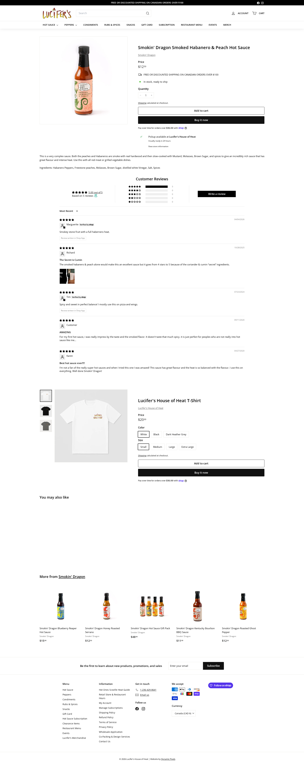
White (143, 434)
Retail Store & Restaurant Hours (112, 696)
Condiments (90, 24)
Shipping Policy (107, 712)
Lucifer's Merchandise (74, 737)
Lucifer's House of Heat (150, 408)
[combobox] (113, 13)
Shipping (142, 102)
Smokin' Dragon (146, 55)
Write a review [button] (216, 194)
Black (156, 434)
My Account (105, 702)
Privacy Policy (106, 726)
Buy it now (201, 120)
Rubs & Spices (112, 24)
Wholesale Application (111, 731)
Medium (157, 447)
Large (172, 447)
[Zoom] (83, 80)
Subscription (167, 24)
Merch (227, 24)
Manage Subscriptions (111, 707)
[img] (67, 219)
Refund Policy (106, 717)
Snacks (131, 24)
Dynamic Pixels (168, 759)
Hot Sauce (49, 24)
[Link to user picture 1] (67, 276)
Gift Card (146, 24)
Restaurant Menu (191, 24)
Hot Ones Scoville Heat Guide (114, 689)
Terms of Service (108, 722)
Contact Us (104, 741)
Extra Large (187, 447)
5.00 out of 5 (96, 192)
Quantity (143, 89)
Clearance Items (71, 723)
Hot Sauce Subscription (75, 718)
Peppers (69, 24)
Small (143, 447)
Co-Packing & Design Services (114, 736)
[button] (135, 187)
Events (213, 24)
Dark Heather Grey (176, 434)
